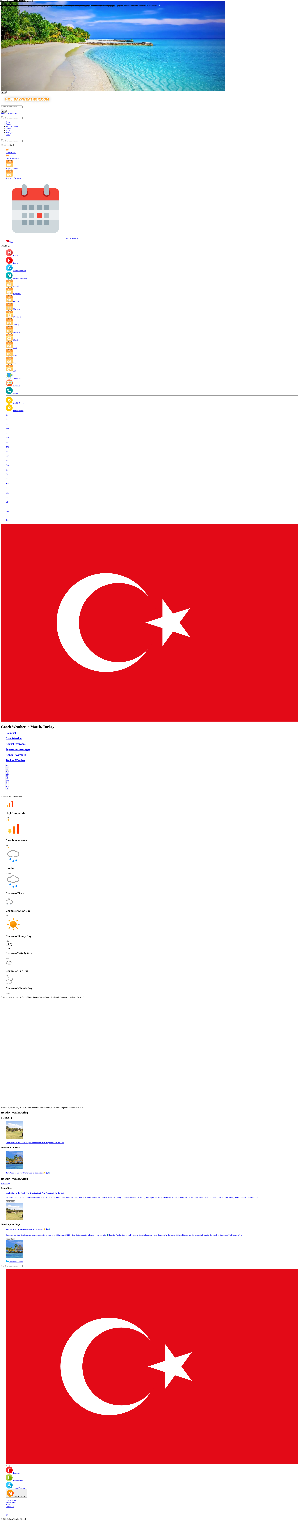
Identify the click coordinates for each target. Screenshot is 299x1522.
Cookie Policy (11, 1500)
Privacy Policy (11, 1502)
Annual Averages (16, 754)
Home (8, 122)
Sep (7, 782)
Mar (7, 769)
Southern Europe (12, 126)
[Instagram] (152, 1515)
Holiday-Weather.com (9, 114)
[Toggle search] (2, 109)
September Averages (18, 749)
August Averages (15, 743)
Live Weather (14, 738)
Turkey (8, 128)
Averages (9, 133)
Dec (7, 788)
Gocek (8, 130)
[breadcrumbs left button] (2, 139)
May (7, 774)
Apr (7, 772)
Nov (7, 786)
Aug (7, 780)
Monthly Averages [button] (20, 278)
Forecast (11, 732)
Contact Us (10, 1507)
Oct (7, 784)
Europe (8, 124)
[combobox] (12, 107)
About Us (9, 1505)
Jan (7, 765)
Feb (7, 767)
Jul (7, 778)
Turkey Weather (15, 760)
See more (4, 1184)
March (8, 135)
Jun (7, 776)
